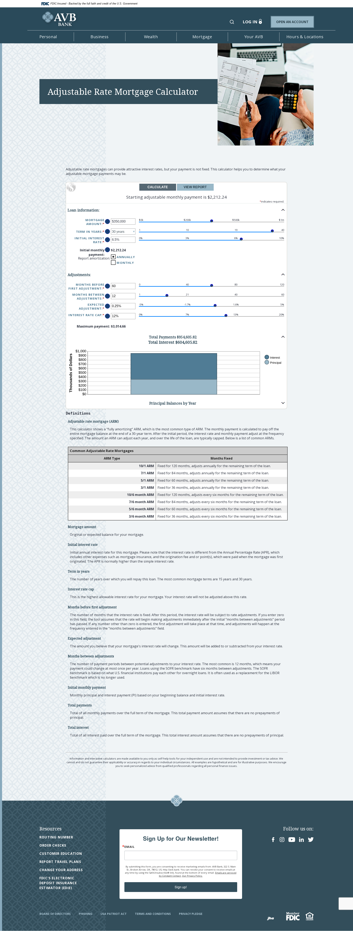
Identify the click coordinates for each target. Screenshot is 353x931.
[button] (232, 21)
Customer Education (60, 853)
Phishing (85, 914)
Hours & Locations (305, 36)
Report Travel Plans (60, 861)
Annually (126, 257)
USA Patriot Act (114, 914)
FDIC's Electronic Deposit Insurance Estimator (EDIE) (64, 883)
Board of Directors (55, 914)
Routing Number (56, 837)
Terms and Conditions (153, 914)
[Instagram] (282, 840)
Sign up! (181, 887)
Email (129, 846)
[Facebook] (273, 840)
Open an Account (295, 21)
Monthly (125, 263)
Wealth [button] (151, 36)
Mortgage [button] (202, 36)
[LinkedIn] (301, 840)
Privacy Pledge (190, 914)
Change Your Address (61, 870)
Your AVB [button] (253, 36)
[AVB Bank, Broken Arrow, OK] (59, 16)
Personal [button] (48, 36)
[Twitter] (311, 840)
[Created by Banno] (270, 918)
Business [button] (99, 36)
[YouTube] (291, 840)
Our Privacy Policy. (192, 875)
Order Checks (52, 845)
